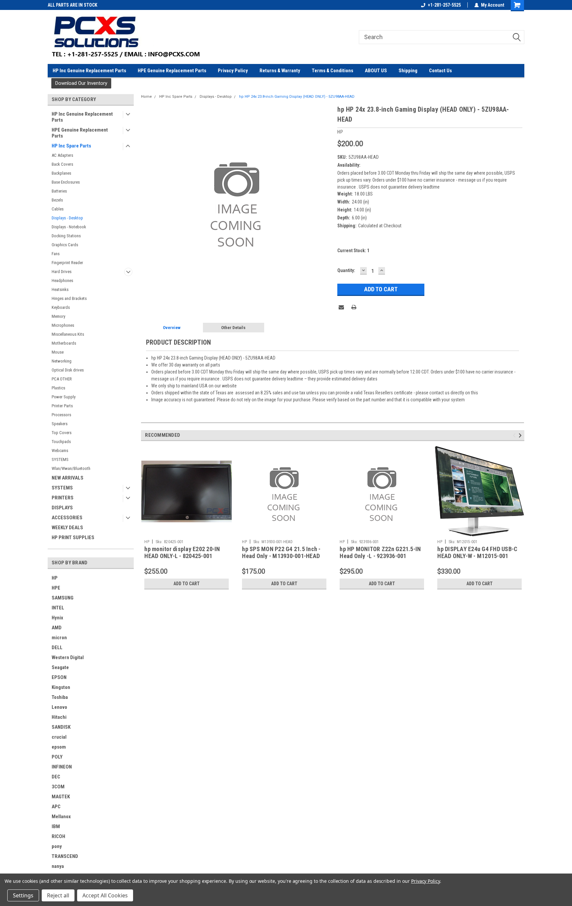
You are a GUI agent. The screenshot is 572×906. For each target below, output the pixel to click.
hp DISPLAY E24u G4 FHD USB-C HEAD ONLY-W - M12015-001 (477, 552)
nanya (58, 866)
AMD (57, 628)
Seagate (60, 667)
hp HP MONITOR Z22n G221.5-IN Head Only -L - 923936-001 (380, 552)
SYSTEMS (60, 459)
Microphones (63, 325)
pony (57, 846)
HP (55, 578)
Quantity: (346, 270)
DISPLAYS (62, 508)
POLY (57, 757)
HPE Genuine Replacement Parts (172, 71)
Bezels (57, 200)
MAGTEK (61, 797)
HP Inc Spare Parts (71, 146)
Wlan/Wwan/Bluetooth (71, 468)
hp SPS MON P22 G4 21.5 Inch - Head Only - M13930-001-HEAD (281, 552)
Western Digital (68, 657)
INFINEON (62, 767)
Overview (171, 327)
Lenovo (59, 707)
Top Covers (62, 432)
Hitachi (59, 717)
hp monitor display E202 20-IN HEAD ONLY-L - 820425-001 (182, 552)
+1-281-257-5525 (444, 5)
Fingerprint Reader (67, 262)
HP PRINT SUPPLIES (73, 537)
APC (56, 807)
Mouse (58, 352)
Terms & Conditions (332, 71)
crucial (59, 737)
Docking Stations (66, 235)
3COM (58, 787)
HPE (56, 588)
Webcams (60, 450)
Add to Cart (186, 583)
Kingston (61, 687)
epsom (59, 747)
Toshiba (60, 697)
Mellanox (61, 817)
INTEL (58, 608)
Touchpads (61, 441)
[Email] (341, 307)
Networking (62, 361)
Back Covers (62, 164)
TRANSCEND (65, 856)
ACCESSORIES (67, 518)
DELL (57, 648)
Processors (61, 414)
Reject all (58, 895)
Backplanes (61, 173)
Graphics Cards (65, 244)
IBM (56, 826)
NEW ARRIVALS (67, 478)
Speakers (60, 423)
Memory (58, 316)
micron (59, 638)
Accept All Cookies (105, 895)
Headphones (62, 280)
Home (146, 96)
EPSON (59, 677)
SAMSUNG (62, 598)
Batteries (59, 191)
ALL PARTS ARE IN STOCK (72, 5)
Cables (58, 208)
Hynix (57, 618)
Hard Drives (62, 271)
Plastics (58, 387)
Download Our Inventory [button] (81, 83)
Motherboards (64, 343)
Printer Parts (62, 405)
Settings (23, 895)
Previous (515, 435)
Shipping (408, 71)
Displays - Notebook (69, 226)
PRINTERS (62, 498)
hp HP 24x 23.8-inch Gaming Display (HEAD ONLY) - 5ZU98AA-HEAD (297, 96)
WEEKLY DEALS (67, 528)
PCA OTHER (62, 378)
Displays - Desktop (67, 217)
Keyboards (61, 307)
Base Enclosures (66, 182)
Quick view (187, 531)
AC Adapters (62, 155)
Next (521, 435)
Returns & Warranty (280, 71)
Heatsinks (60, 289)
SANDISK (61, 727)
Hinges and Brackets (69, 298)
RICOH (58, 836)
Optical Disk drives (68, 370)
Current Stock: (353, 250)
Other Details (233, 327)
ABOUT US (376, 71)
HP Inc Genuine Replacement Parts (89, 71)
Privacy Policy (233, 71)
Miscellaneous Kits (68, 334)
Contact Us (440, 71)
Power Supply (63, 396)
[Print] (354, 307)
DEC (56, 777)
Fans (56, 253)
